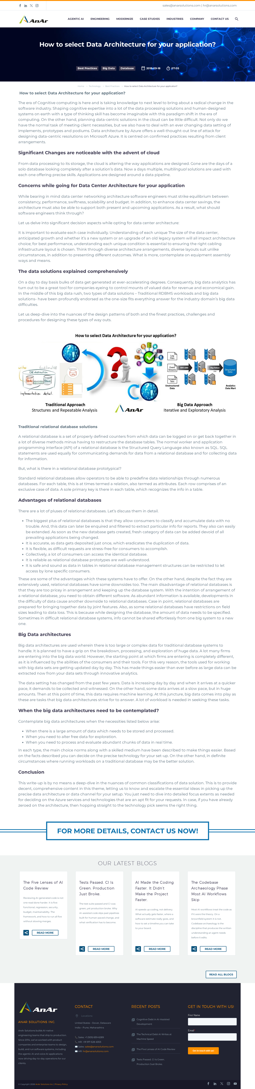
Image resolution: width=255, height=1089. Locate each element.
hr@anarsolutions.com (220, 5)
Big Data (109, 68)
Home (81, 86)
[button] (26, 933)
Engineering (100, 19)
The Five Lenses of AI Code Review (156, 1049)
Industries (175, 19)
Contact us (220, 19)
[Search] (236, 19)
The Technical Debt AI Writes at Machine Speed (154, 1036)
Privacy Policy (61, 1084)
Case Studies (150, 19)
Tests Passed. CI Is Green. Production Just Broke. (151, 1062)
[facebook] (208, 1083)
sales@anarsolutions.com (181, 5)
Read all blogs (221, 974)
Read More (45, 932)
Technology (95, 86)
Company (197, 19)
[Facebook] (20, 5)
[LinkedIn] (26, 5)
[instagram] (228, 1083)
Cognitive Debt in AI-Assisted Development (153, 1021)
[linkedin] (215, 1083)
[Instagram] (37, 5)
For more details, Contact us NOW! (127, 831)
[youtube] (235, 1083)
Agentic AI (76, 19)
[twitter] (221, 1083)
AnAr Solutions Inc (44, 1084)
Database (127, 68)
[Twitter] (31, 5)
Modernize (124, 19)
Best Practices (87, 68)
